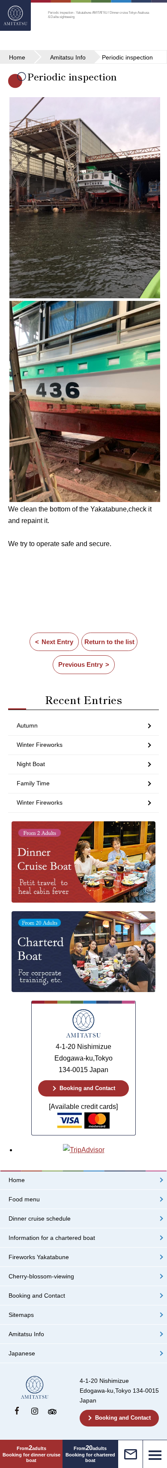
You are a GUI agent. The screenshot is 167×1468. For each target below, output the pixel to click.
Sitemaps (21, 1315)
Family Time (33, 783)
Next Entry (57, 641)
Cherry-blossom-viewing (41, 1276)
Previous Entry (80, 664)
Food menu (24, 1199)
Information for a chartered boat (52, 1238)
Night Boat (31, 764)
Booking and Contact (87, 1088)
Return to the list (109, 641)
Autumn (27, 725)
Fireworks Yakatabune (39, 1257)
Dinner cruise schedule (40, 1218)
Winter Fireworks (40, 744)
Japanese (22, 1353)
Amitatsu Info (26, 1334)
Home (17, 1180)
